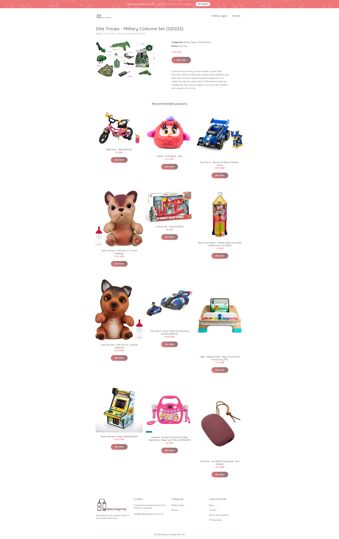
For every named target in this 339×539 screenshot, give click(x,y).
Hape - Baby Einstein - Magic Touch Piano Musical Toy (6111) (220, 358)
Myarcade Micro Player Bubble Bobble (119, 436)
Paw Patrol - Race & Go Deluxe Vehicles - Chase (220, 163)
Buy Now (181, 60)
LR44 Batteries (204, 42)
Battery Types (219, 15)
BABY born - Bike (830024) (119, 149)
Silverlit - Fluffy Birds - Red (169, 156)
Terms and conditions (219, 515)
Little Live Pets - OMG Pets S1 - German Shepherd (119, 346)
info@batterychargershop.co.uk (148, 514)
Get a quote (203, 4)
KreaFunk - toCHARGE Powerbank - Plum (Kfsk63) (220, 462)
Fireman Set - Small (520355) (170, 226)
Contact (213, 510)
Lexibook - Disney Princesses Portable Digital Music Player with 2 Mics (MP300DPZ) (169, 438)
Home (99, 33)
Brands (236, 15)
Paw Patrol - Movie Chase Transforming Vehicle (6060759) (169, 332)
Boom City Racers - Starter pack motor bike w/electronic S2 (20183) (219, 244)
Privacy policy (215, 520)
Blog (211, 505)
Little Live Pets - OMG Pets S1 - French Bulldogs (119, 252)
